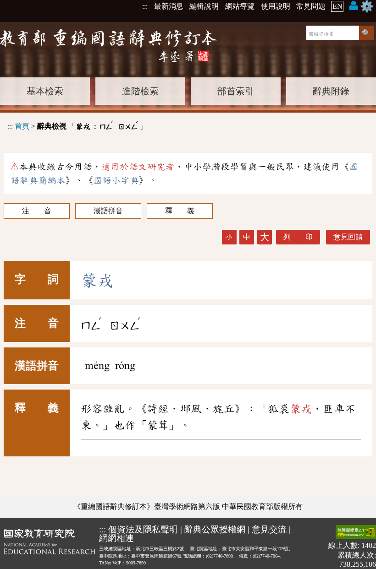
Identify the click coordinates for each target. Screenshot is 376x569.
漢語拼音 (108, 211)
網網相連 (116, 538)
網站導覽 (239, 6)
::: (145, 6)
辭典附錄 (331, 91)
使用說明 (275, 6)
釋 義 (179, 211)
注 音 (36, 211)
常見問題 (311, 6)
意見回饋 (348, 237)
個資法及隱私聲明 (143, 529)
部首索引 (235, 91)
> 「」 (77, 124)
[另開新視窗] (49, 547)
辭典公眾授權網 (214, 529)
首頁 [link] (22, 126)
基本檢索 (45, 91)
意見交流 (269, 529)
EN (337, 6)
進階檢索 (140, 91)
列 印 (298, 237)
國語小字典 (116, 180)
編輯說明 (204, 6)
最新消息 (168, 6)
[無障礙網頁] (356, 533)
